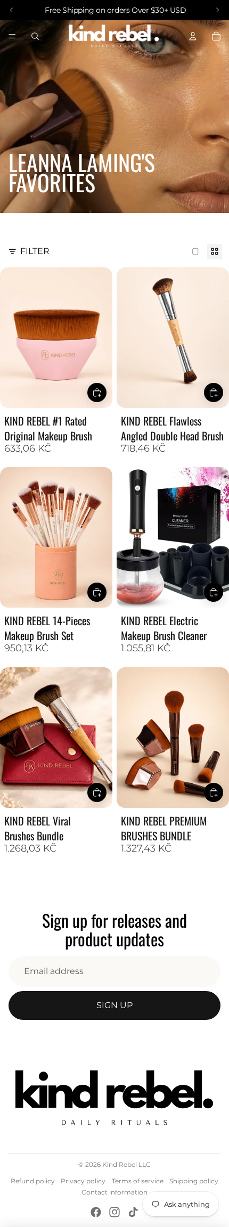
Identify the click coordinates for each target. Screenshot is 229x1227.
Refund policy (33, 1181)
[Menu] (12, 36)
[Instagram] (114, 1212)
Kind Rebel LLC (126, 1164)
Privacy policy (83, 1181)
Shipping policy (193, 1181)
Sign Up (114, 1005)
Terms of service (137, 1181)
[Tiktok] (133, 1212)
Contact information (114, 1192)
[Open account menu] (193, 36)
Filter (35, 251)
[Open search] (35, 36)
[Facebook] (95, 1212)
